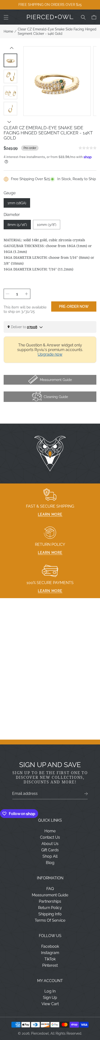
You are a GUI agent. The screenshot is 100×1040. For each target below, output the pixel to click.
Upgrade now (50, 354)
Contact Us (50, 837)
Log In (50, 991)
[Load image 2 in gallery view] (10, 76)
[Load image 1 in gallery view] (10, 60)
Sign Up (50, 997)
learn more (50, 514)
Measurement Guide (50, 895)
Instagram (50, 952)
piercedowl (40, 1033)
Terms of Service (50, 920)
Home (8, 31)
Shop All (50, 856)
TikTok (50, 959)
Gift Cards (50, 850)
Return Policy (50, 907)
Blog (50, 862)
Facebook (50, 946)
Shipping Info (50, 914)
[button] (6, 17)
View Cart (50, 1004)
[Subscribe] (86, 793)
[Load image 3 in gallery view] (10, 92)
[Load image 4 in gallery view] (10, 108)
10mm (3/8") (46, 225)
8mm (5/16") (17, 225)
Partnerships (50, 901)
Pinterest (50, 965)
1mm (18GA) (17, 203)
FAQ (50, 888)
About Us (50, 843)
